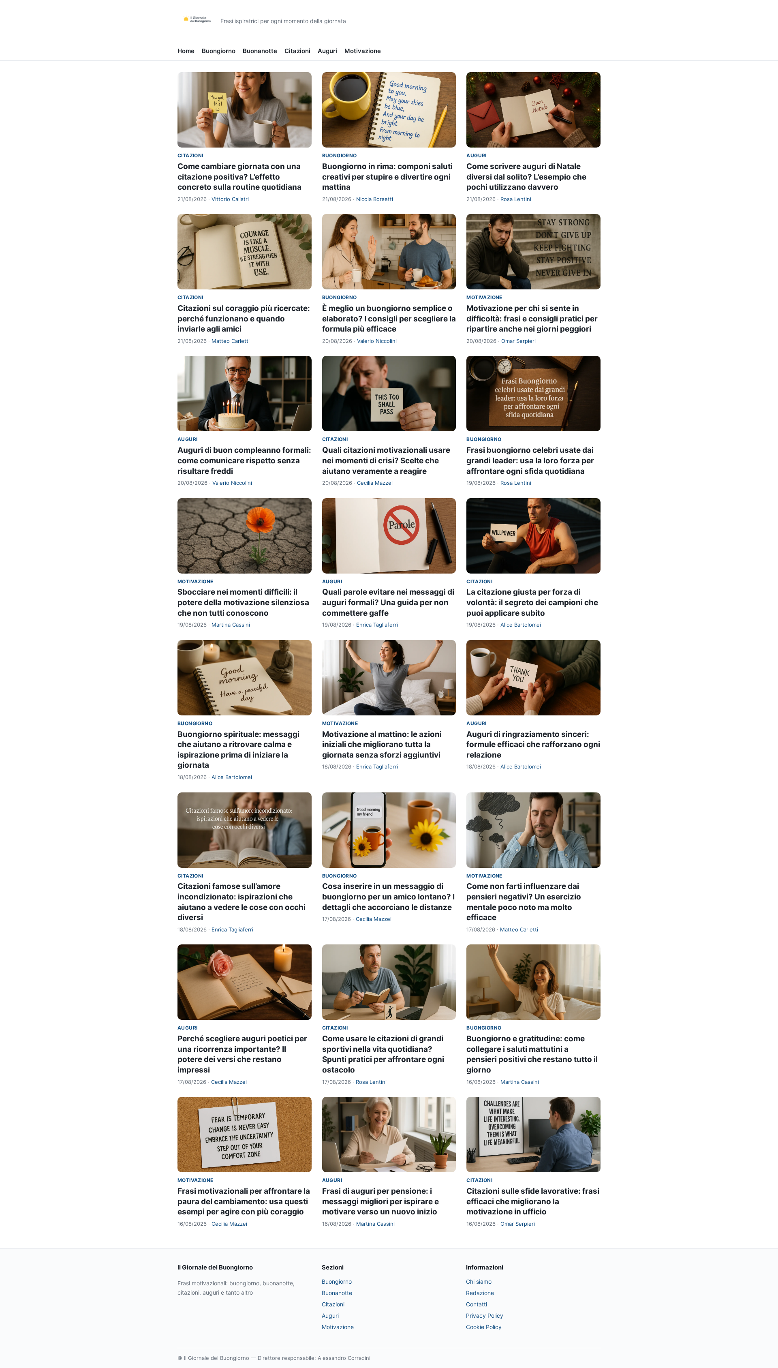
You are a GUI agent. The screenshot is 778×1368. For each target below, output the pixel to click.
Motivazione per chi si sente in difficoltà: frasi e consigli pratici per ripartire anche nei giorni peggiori (532, 319)
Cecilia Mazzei (375, 483)
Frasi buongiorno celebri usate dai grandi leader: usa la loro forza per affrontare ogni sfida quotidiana (530, 460)
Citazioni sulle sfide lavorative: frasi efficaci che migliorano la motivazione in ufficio (532, 1201)
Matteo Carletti (231, 341)
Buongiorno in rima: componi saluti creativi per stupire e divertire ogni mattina (387, 177)
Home (185, 51)
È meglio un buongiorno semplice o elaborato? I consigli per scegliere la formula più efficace (389, 319)
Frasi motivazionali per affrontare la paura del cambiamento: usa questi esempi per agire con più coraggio (243, 1201)
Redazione (480, 1292)
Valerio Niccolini (377, 341)
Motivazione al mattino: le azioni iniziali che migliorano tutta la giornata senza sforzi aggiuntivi (382, 745)
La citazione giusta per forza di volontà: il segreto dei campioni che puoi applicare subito (532, 602)
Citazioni (297, 51)
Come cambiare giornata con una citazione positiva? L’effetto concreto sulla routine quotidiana (239, 177)
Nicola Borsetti (374, 199)
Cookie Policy (484, 1326)
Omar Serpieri (518, 341)
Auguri (327, 51)
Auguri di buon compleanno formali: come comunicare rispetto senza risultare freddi (244, 460)
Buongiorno (218, 51)
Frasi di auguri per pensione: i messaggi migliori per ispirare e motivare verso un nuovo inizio (380, 1201)
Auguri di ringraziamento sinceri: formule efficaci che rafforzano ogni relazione (533, 745)
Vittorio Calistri (230, 199)
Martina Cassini (231, 624)
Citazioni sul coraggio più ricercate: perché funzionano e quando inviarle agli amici (243, 319)
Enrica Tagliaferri (377, 624)
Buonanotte (260, 51)
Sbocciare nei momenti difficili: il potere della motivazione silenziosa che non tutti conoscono (243, 602)
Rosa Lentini (515, 199)
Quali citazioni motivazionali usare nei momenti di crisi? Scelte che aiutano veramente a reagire (386, 460)
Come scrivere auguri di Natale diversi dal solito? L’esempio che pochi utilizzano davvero (526, 177)
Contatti (476, 1304)
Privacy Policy (484, 1315)
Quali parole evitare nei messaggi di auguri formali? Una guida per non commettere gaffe (388, 602)
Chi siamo (479, 1281)
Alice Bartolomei (520, 624)
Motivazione (362, 51)
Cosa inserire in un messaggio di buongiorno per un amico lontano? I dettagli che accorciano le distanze (388, 897)
